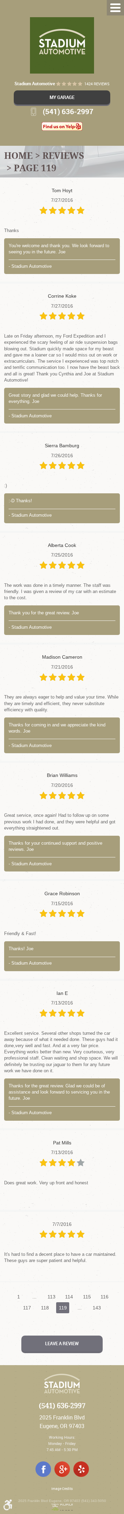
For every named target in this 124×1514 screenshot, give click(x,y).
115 (87, 1296)
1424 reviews (97, 83)
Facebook (43, 1469)
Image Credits (62, 1488)
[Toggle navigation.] (115, 7)
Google (62, 1469)
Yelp (81, 1469)
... (34, 1296)
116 (104, 1296)
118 (45, 1307)
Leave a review (62, 1343)
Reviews (63, 155)
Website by (62, 1507)
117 (27, 1307)
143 (97, 1307)
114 (69, 1296)
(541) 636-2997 (62, 1406)
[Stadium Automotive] (62, 45)
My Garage (62, 97)
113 (51, 1296)
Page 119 (35, 168)
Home (18, 155)
